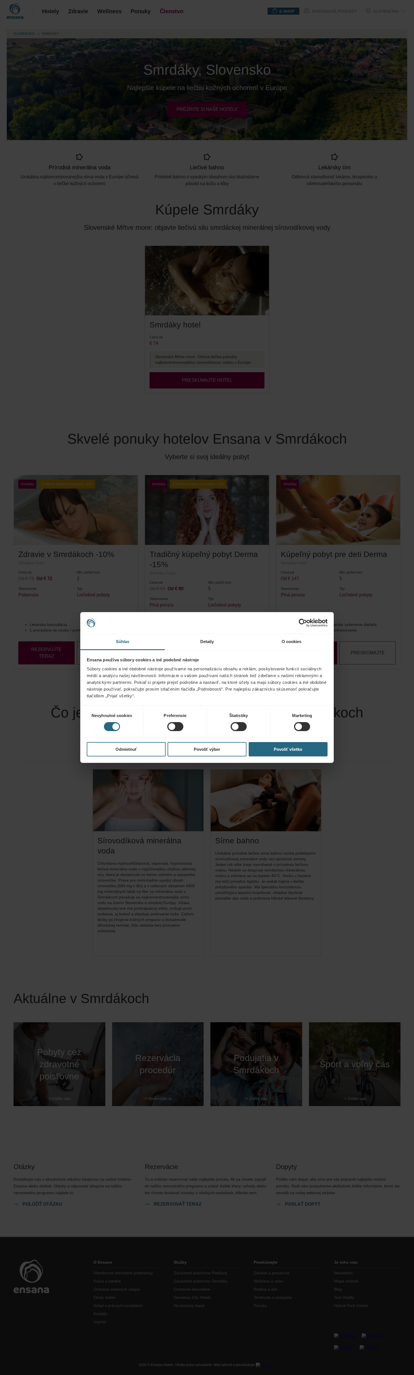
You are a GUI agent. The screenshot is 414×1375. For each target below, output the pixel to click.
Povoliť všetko (288, 749)
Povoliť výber (207, 749)
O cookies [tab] (292, 641)
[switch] (175, 726)
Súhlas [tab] (123, 641)
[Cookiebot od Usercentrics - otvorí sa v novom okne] (303, 623)
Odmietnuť (126, 749)
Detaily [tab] (207, 641)
